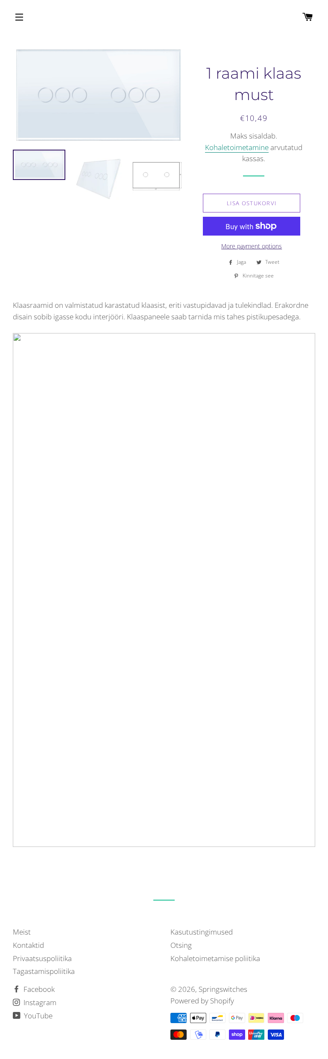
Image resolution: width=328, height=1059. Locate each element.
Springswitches (223, 989)
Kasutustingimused (201, 932)
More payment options (251, 246)
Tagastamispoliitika (44, 971)
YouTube (37, 1016)
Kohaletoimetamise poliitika (215, 958)
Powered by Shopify (202, 1001)
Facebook (38, 989)
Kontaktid (28, 945)
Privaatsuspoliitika (42, 958)
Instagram (39, 1002)
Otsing (181, 945)
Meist (22, 932)
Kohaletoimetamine (237, 147)
